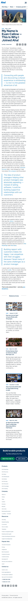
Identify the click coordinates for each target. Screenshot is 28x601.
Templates (4, 529)
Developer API (5, 559)
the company (12, 171)
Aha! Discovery (5, 471)
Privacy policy (5, 595)
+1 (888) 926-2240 (6, 579)
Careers (3, 501)
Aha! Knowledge (5, 486)
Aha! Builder (4, 479)
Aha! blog (4, 7)
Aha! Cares (4, 508)
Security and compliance (7, 561)
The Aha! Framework (6, 544)
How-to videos (5, 526)
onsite (9, 270)
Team (3, 499)
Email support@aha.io (6, 572)
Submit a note (5, 569)
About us (3, 494)
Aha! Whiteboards (5, 476)
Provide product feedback (7, 574)
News (11, 7)
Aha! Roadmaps (5, 469)
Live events (4, 524)
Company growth (21, 7)
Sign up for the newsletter (7, 577)
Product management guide (7, 531)
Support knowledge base (7, 538)
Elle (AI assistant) (5, 551)
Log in (3, 563)
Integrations (4, 549)
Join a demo (21, 458)
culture (11, 221)
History (3, 496)
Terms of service (14, 595)
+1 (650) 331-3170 (6, 581)
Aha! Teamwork (5, 483)
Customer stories (5, 556)
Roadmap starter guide (6, 534)
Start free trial (7, 458)
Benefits (3, 506)
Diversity (4, 504)
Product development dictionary (8, 536)
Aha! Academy (5, 488)
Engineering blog (5, 522)
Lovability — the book (6, 513)
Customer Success (6, 554)
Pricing (3, 547)
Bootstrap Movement (6, 511)
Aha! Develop (4, 481)
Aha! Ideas (13, 245)
